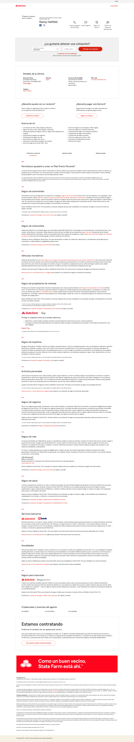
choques (51, 197)
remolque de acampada (59, 260)
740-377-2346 (27, 91)
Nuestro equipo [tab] (101, 153)
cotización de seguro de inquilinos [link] (40, 360)
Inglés (47, 79)
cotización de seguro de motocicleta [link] (41, 244)
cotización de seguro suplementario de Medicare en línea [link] (47, 499)
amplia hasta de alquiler (62, 197)
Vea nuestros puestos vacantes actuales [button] (38, 643)
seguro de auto (86, 232)
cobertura (40, 197)
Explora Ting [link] (25, 328)
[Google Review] (44, 25)
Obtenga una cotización (90, 49)
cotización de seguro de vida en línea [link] (41, 470)
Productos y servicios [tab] (33, 153)
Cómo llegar (27, 83)
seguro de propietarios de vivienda (93, 288)
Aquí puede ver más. (28, 463)
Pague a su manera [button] (87, 115)
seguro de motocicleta (92, 234)
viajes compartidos (79, 197)
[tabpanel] (67, 82)
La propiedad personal (47, 291)
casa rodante (45, 260)
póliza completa (53, 690)
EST (81, 78)
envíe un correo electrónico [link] (35, 534)
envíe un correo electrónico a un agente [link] (39, 272)
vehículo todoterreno (88, 260)
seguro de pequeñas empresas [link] (48, 425)
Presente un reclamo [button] (32, 115)
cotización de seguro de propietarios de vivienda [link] (45, 308)
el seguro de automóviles (68, 195)
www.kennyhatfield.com (98, 79)
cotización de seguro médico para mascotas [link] (43, 595)
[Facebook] (40, 25)
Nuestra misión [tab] (67, 153)
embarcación (74, 260)
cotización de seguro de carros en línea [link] (42, 215)
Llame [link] (23, 272)
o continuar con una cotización (67, 53)
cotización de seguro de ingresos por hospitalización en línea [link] (48, 503)
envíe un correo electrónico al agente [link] (38, 391)
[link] (85, 27)
